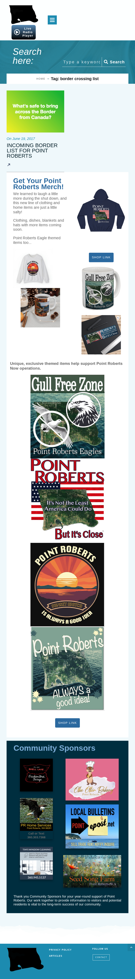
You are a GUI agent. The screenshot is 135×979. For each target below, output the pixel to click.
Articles (55, 956)
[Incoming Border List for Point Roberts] (35, 111)
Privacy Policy (60, 950)
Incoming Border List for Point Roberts (32, 150)
